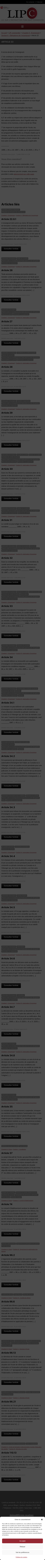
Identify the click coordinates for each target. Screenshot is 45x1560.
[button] (42, 1520)
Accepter (22, 1541)
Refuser (22, 1547)
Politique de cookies (21, 1557)
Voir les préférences (22, 1552)
